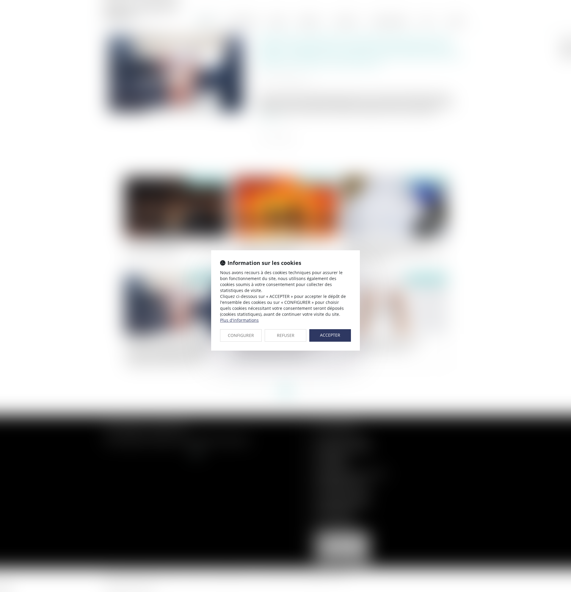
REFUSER (285, 335)
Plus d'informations (239, 320)
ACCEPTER (330, 335)
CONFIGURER (241, 335)
